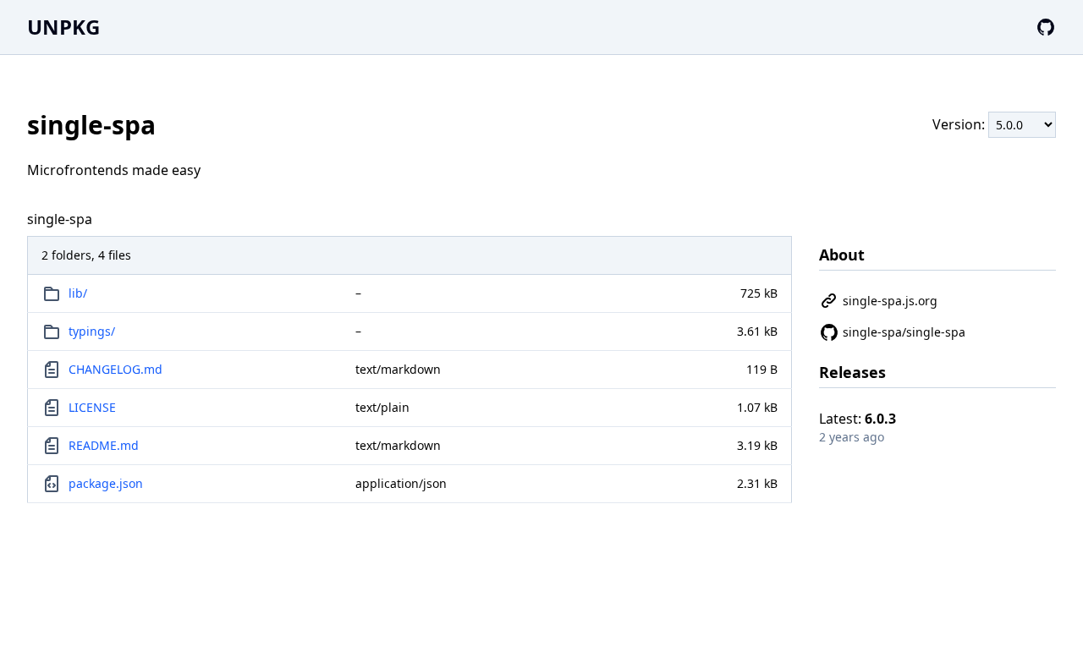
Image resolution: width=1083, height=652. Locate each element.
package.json (106, 483)
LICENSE (92, 407)
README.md (104, 445)
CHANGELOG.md (115, 369)
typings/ (92, 331)
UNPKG (63, 27)
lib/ (78, 293)
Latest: (857, 418)
